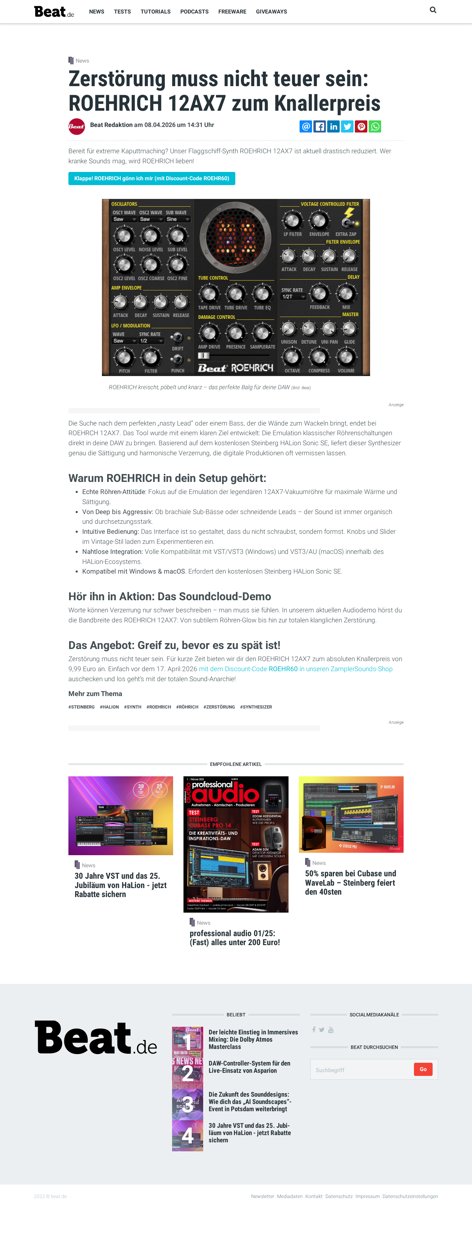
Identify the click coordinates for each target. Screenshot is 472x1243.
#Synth (132, 707)
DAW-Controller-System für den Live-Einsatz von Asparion (249, 1067)
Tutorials (156, 11)
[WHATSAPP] (375, 126)
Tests (122, 11)
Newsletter (262, 1196)
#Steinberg (81, 707)
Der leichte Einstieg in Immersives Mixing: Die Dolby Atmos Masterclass (253, 1039)
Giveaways (271, 11)
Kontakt (314, 1196)
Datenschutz (339, 1196)
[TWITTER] (347, 126)
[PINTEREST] (361, 126)
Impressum (368, 1196)
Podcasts (194, 11)
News (96, 11)
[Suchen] (433, 9)
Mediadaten (290, 1196)
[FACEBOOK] (319, 126)
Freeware (232, 11)
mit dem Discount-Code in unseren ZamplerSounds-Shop (296, 669)
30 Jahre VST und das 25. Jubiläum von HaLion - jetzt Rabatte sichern (250, 1133)
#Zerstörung (219, 707)
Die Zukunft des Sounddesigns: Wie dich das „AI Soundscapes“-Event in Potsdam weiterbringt (250, 1101)
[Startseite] (54, 11)
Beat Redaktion (111, 124)
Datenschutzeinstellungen (410, 1196)
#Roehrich (159, 707)
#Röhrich (187, 707)
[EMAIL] (306, 126)
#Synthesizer (256, 707)
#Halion (109, 707)
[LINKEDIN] (333, 126)
